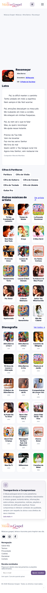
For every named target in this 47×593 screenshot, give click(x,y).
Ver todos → (39, 327)
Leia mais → (7, 516)
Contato (4, 559)
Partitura (7, 174)
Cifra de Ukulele (30, 185)
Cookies (4, 554)
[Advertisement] (23, 42)
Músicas (18, 15)
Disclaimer (5, 556)
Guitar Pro (8, 190)
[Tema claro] (32, 4)
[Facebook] (15, 536)
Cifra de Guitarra (11, 180)
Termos (4, 548)
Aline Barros (27, 15)
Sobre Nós (5, 546)
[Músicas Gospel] (12, 4)
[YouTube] (3, 536)
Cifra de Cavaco (30, 180)
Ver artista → (39, 199)
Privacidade (6, 551)
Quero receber (38, 573)
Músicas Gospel (9, 15)
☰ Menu (42, 4)
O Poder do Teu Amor (27, 81)
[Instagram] (9, 536)
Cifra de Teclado (11, 185)
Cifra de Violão (23, 174)
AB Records (30, 77)
